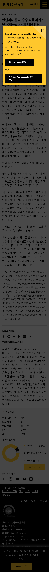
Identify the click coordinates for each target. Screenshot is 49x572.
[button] (19, 62)
